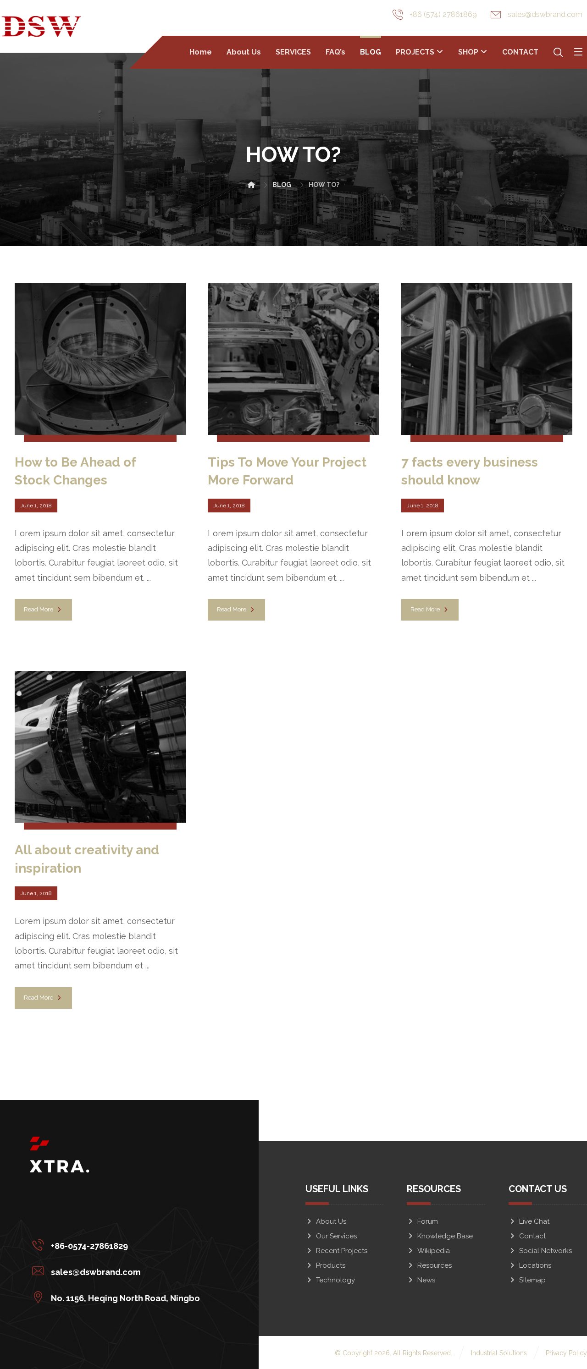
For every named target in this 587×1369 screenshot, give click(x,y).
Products (330, 1265)
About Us (331, 1221)
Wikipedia (433, 1251)
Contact (532, 1236)
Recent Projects (341, 1251)
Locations (535, 1265)
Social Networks (545, 1251)
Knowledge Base (445, 1236)
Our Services (336, 1236)
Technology (335, 1280)
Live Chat (534, 1221)
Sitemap (532, 1280)
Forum (427, 1221)
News (426, 1280)
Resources (434, 1265)
